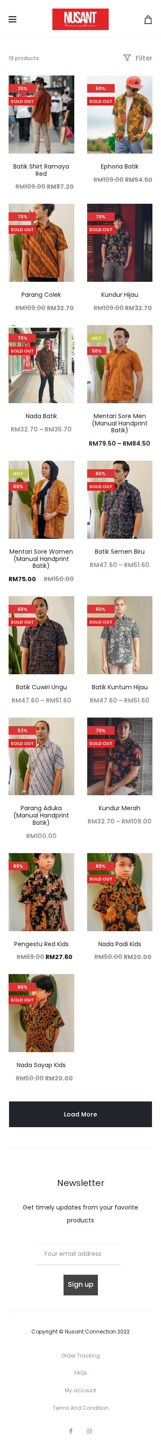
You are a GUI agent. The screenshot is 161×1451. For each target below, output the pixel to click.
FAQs (80, 1372)
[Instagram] (89, 1431)
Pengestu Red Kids (41, 944)
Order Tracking (80, 1355)
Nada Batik (41, 416)
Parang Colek (41, 294)
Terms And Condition (81, 1408)
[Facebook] (71, 1431)
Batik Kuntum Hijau (120, 687)
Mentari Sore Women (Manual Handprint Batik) (41, 558)
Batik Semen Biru (120, 551)
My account (80, 1390)
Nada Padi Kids (119, 944)
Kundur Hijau (119, 294)
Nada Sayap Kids (41, 1065)
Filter (143, 58)
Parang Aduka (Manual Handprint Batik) (41, 815)
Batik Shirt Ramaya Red (41, 170)
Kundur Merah (119, 808)
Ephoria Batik (120, 166)
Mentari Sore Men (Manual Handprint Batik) (120, 423)
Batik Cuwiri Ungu (41, 687)
